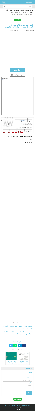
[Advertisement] (17, 49)
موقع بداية (17, 19)
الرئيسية (29, 10)
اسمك (30, 372)
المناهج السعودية (19, 10)
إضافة (29, 393)
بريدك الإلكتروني (28, 377)
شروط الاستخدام (16, 405)
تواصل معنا (7, 405)
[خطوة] (29, 2)
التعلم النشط (17, 399)
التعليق (30, 382)
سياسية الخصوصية (26, 405)
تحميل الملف (17, 70)
